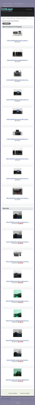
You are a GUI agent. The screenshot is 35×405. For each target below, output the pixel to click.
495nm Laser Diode (21, 18)
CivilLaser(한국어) (7, 6)
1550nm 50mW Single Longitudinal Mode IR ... (17, 60)
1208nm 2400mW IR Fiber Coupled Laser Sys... (17, 178)
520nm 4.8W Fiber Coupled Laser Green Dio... (17, 360)
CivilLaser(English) (7, 3)
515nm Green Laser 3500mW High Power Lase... (17, 320)
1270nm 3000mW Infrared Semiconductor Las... (17, 79)
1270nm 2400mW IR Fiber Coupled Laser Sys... (17, 99)
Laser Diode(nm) (11, 18)
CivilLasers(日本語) (18, 3)
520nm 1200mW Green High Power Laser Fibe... (17, 261)
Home (4, 18)
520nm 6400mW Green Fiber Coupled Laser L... (17, 281)
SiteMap (17, 403)
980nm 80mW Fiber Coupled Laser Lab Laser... (17, 198)
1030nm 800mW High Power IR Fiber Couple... (17, 119)
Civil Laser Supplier (15, 401)
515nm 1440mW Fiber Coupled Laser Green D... (17, 241)
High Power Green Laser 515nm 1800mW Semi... (17, 379)
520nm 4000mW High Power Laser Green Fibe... (17, 340)
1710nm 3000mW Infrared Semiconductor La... (17, 139)
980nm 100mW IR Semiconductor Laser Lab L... (17, 158)
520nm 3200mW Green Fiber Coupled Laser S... (17, 222)
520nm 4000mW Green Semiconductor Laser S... (17, 301)
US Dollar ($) (29, 9)
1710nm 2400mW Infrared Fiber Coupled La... (17, 40)
